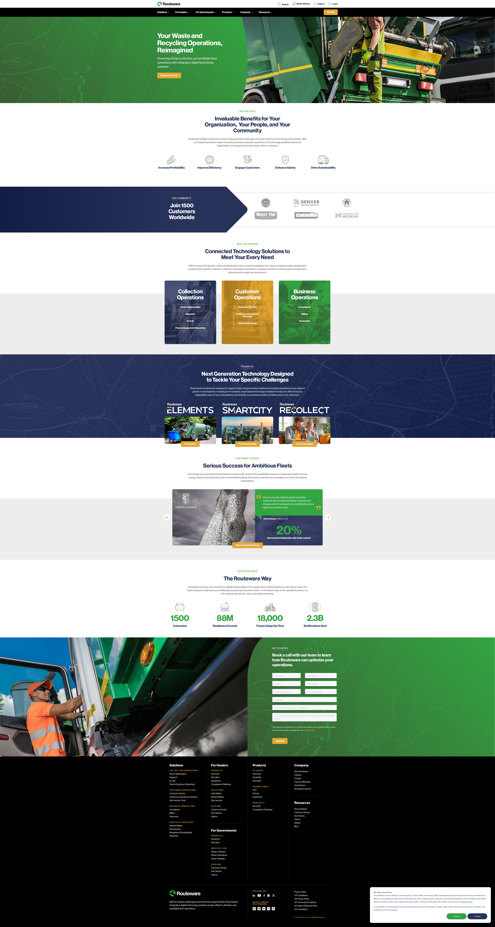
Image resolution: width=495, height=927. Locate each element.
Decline (477, 916)
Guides (297, 823)
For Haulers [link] (190, 444)
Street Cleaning (218, 858)
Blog (296, 826)
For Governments (205, 12)
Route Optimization (190, 307)
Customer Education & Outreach (247, 315)
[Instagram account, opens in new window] (268, 895)
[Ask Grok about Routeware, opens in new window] (268, 908)
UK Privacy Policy (301, 899)
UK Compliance (301, 909)
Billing (305, 314)
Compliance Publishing (221, 784)
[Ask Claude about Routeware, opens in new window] (259, 908)
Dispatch (190, 314)
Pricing (330, 12)
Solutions (162, 12)
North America (303, 4)
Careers (297, 775)
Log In (335, 4)
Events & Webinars (302, 782)
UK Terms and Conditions (305, 902)
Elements (215, 774)
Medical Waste (176, 825)
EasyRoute (216, 781)
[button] (283, 4)
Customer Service (247, 307)
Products (227, 12)
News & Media (300, 809)
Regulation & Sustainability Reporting (181, 834)
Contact (297, 778)
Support (321, 4)
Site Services (175, 829)
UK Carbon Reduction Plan (305, 906)
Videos (214, 816)
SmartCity (215, 839)
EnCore (256, 793)
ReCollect (215, 777)
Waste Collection (218, 851)
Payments (304, 321)
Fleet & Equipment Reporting (190, 328)
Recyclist (257, 806)
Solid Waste (216, 793)
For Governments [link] (247, 444)
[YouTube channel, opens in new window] (259, 895)
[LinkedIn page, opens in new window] (254, 895)
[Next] (328, 517)
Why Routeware (301, 771)
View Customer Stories (247, 545)
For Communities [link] (305, 444)
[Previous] (167, 517)
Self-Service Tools (247, 323)
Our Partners (299, 785)
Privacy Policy (300, 892)
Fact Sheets (216, 813)
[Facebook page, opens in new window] (264, 895)
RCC (255, 790)
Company (245, 12)
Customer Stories (219, 809)
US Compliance (301, 895)
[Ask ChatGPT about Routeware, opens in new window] (254, 908)
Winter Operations (219, 855)
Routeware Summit (302, 789)
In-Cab (190, 321)
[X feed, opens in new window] (273, 895)
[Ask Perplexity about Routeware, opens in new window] (273, 908)
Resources (264, 12)
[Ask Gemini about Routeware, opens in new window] (263, 908)
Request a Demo (169, 75)
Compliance (304, 307)
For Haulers (181, 12)
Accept (457, 916)
